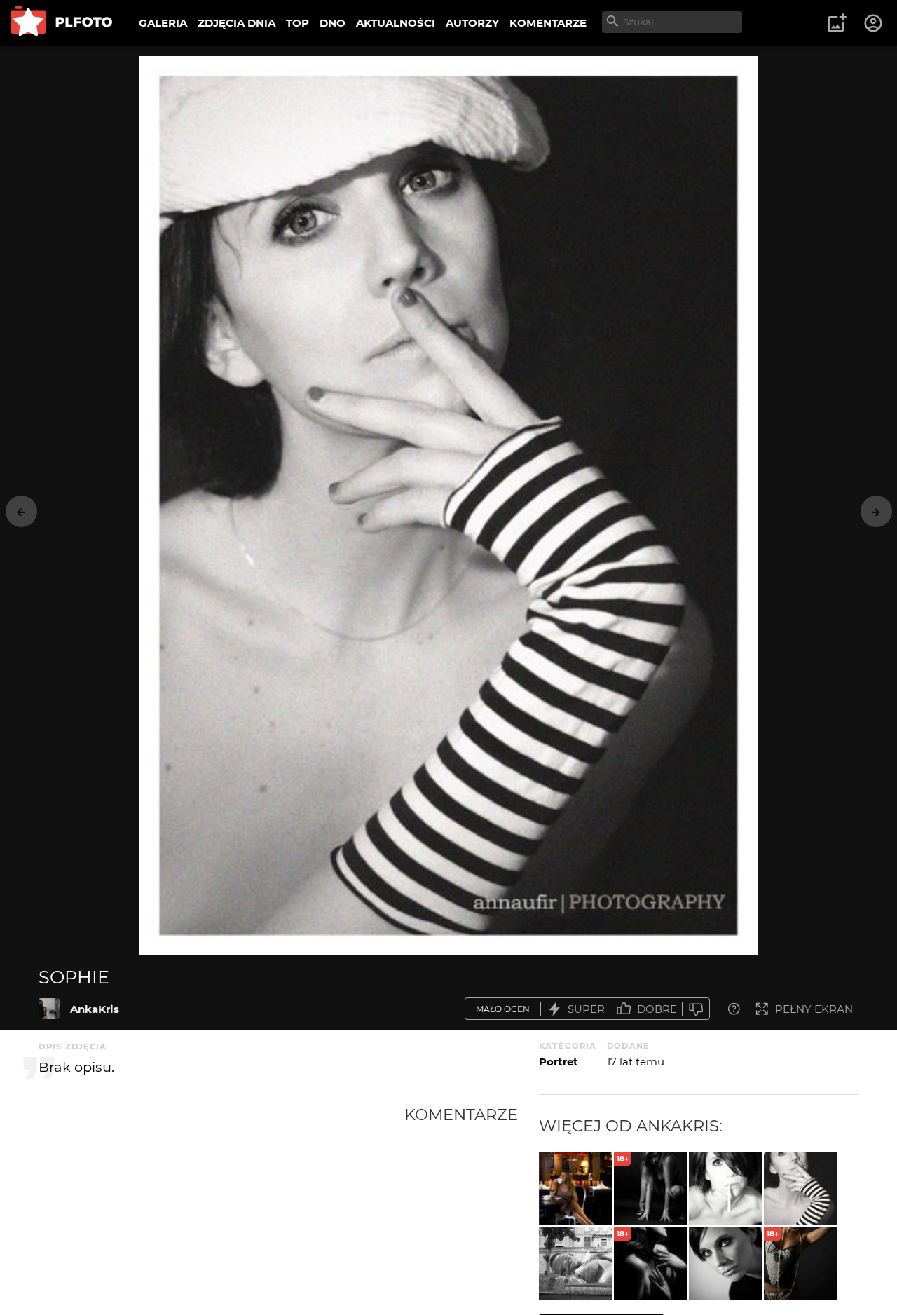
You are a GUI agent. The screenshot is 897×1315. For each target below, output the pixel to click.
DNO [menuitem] (332, 22)
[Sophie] (725, 1263)
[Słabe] (696, 1009)
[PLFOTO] (61, 23)
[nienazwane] (575, 1263)
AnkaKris (94, 1009)
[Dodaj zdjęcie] (836, 23)
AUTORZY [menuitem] (472, 22)
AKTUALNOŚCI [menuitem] (395, 22)
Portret (558, 1061)
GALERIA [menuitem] (163, 22)
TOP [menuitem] (297, 22)
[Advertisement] (221, 1210)
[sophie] (49, 1008)
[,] (575, 1188)
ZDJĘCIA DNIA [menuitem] (236, 22)
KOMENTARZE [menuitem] (548, 22)
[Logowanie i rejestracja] (874, 23)
